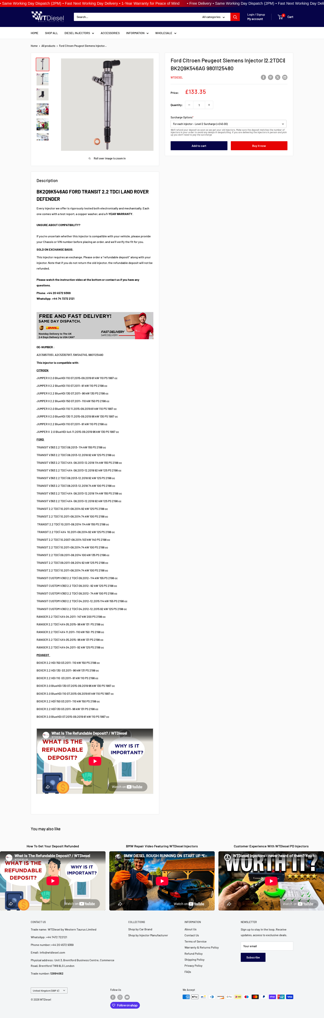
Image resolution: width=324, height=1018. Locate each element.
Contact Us (191, 935)
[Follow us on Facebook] (113, 997)
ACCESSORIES (110, 33)
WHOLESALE (163, 33)
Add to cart (199, 145)
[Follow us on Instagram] (120, 997)
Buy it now (259, 145)
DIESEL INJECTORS (77, 33)
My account (255, 19)
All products (48, 45)
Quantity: (177, 105)
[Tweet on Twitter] (277, 77)
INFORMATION (135, 33)
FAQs (187, 971)
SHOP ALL (51, 33)
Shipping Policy (194, 959)
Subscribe (253, 957)
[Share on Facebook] (263, 77)
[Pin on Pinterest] (270, 77)
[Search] (235, 17)
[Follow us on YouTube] (127, 997)
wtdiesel (177, 77)
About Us (190, 929)
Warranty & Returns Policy (201, 947)
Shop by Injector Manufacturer (148, 935)
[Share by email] (284, 77)
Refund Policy (193, 953)
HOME (34, 33)
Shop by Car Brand (140, 929)
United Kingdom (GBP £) (46, 990)
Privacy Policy (193, 965)
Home (34, 45)
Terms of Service (195, 941)
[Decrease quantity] (189, 105)
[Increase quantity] (209, 105)
